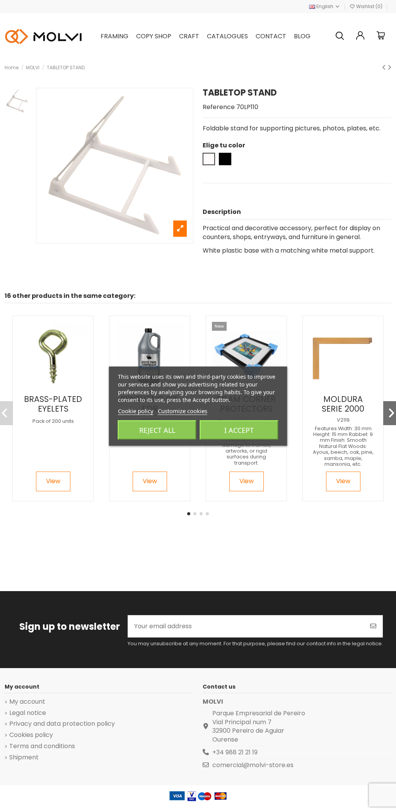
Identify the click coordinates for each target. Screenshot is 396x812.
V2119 (343, 420)
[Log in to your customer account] (360, 36)
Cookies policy (31, 735)
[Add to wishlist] (46, 387)
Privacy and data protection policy (62, 724)
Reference (219, 107)
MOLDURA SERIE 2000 (343, 403)
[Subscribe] (373, 626)
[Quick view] (59, 387)
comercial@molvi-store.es (253, 765)
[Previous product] (384, 67)
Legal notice (27, 713)
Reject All (157, 429)
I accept (239, 429)
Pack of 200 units (53, 421)
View (53, 481)
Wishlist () (369, 6)
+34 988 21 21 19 (235, 752)
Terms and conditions (42, 746)
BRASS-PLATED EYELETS (53, 403)
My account (27, 701)
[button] (188, 513)
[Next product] (389, 67)
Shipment (24, 757)
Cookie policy (136, 410)
